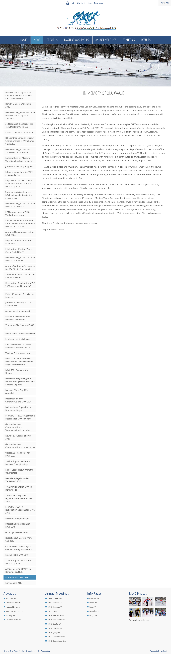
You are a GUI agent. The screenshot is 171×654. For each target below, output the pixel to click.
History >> (10, 615)
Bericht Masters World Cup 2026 (18, 105)
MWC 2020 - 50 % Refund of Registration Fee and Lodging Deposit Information (19, 361)
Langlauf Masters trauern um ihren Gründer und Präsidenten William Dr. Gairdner (20, 223)
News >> (93, 602)
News (37, 39)
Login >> (93, 615)
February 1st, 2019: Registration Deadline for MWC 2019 (20, 509)
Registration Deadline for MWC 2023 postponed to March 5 (20, 284)
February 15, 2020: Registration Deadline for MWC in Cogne (20, 417)
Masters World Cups (76, 39)
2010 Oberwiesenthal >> (58, 641)
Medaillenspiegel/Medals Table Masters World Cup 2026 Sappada (20, 115)
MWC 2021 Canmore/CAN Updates (17, 372)
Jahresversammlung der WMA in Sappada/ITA (19, 173)
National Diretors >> (14, 607)
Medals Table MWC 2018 (17, 555)
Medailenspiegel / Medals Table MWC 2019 (17, 480)
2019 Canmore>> (54, 607)
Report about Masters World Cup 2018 (18, 539)
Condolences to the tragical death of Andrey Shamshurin (18, 548)
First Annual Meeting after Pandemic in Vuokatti (17, 318)
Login (72, 3)
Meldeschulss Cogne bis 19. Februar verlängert (18, 409)
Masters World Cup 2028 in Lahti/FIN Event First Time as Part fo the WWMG (18, 95)
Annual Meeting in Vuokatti (18, 311)
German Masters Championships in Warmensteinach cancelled (17, 427)
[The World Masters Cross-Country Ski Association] (85, 28)
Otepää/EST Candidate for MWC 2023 (17, 454)
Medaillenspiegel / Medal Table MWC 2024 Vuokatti (20, 205)
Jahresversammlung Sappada (19, 166)
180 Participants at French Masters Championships (17, 463)
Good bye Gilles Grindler (16, 532)
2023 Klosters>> (54, 598)
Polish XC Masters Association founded (19, 295)
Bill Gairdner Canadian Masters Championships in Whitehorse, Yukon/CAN (20, 141)
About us (52, 39)
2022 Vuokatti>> (54, 602)
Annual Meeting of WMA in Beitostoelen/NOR (18, 570)
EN (167, 3)
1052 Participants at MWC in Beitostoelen (18, 488)
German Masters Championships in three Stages (20, 446)
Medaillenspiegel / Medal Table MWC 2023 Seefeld (20, 259)
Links (89, 3)
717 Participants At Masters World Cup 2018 (18, 562)
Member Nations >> (14, 611)
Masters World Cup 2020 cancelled (17, 392)
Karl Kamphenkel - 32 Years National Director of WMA (18, 346)
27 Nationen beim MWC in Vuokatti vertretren (17, 213)
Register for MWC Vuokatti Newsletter (18, 242)
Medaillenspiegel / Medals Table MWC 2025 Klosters (17, 151)
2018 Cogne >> (54, 611)
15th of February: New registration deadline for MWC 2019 (19, 498)
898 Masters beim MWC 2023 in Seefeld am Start (20, 276)
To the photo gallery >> (139, 620)
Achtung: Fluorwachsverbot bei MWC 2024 (19, 233)
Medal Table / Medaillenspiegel (20, 333)
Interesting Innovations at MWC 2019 (17, 525)
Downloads (99, 3)
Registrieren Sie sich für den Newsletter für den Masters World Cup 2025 (18, 183)
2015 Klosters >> (55, 624)
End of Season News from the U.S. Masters (19, 471)
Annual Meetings (106, 39)
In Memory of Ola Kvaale (16, 577)
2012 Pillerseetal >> (56, 636)
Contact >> (94, 598)
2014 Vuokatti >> (54, 628)
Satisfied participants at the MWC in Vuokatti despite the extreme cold (18, 195)
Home (23, 39)
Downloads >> (95, 611)
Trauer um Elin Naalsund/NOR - (19, 327)
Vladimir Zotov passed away (18, 353)
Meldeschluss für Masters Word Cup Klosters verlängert (19, 159)
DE (162, 3)
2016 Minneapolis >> (56, 619)
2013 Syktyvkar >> (55, 632)
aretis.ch (164, 651)
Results (146, 39)
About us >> (11, 598)
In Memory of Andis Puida (17, 339)
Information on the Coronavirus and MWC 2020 (18, 400)
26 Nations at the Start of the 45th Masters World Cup (19, 125)
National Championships (17, 518)
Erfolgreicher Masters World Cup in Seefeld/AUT (18, 250)
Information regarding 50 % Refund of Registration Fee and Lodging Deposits (20, 381)
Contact (81, 3)
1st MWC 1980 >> (13, 619)
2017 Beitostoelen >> (56, 615)
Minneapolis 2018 (13, 583)
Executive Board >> (14, 602)
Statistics (129, 39)
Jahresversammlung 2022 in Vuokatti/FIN (18, 304)
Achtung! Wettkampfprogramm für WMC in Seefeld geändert (20, 267)
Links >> (92, 607)
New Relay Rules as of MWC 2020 (18, 437)
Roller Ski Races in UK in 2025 (19, 132)
